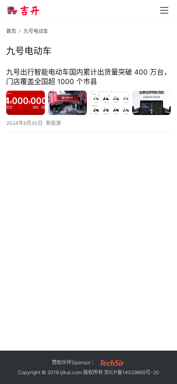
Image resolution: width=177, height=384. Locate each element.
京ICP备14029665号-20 (131, 372)
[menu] (164, 10)
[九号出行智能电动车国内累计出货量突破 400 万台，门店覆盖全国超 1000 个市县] (88, 103)
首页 (11, 31)
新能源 (53, 123)
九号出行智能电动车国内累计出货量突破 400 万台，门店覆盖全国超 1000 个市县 (88, 77)
